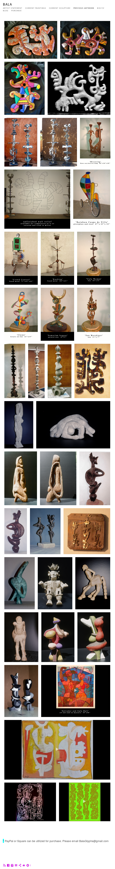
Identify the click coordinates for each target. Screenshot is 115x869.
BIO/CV (100, 8)
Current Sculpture (60, 8)
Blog (5, 11)
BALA (7, 4)
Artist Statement (12, 8)
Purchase (16, 11)
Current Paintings (35, 8)
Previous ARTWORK (84, 8)
